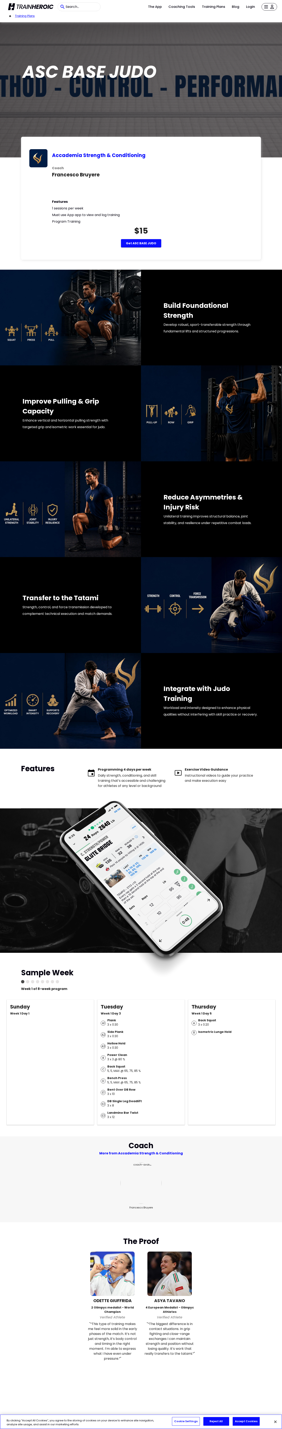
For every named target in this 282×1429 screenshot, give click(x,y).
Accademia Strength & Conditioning (99, 155)
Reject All (216, 1421)
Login (250, 6)
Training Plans (213, 6)
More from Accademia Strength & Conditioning (141, 1153)
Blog (235, 6)
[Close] (275, 1421)
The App (155, 6)
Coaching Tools (181, 6)
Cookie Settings (186, 1421)
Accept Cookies (246, 1421)
